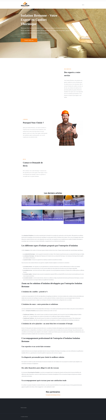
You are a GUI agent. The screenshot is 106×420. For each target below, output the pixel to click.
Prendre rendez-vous (29, 40)
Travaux (24, 202)
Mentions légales (24, 407)
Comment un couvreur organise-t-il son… (32, 217)
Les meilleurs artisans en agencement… (33, 204)
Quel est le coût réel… (70, 204)
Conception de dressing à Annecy (53, 394)
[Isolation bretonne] (25, 5)
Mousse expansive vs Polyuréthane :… (74, 221)
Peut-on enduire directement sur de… (53, 218)
